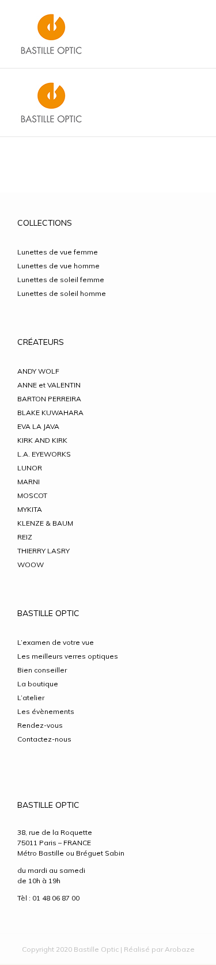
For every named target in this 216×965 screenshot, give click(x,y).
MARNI (28, 481)
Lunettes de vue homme (58, 265)
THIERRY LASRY (43, 550)
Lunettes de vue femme (57, 252)
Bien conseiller (42, 670)
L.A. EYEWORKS (44, 454)
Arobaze (180, 949)
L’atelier (30, 697)
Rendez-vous (40, 725)
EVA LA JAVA (38, 426)
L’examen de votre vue (55, 642)
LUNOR (29, 467)
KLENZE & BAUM (45, 523)
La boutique (37, 683)
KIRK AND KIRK (42, 440)
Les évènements (45, 711)
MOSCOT (32, 495)
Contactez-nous (44, 739)
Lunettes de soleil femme (60, 279)
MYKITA (29, 509)
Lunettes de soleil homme (61, 293)
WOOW (30, 564)
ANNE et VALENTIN (49, 385)
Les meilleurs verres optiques (67, 656)
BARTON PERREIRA (49, 398)
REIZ (24, 537)
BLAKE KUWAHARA (50, 412)
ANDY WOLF (38, 371)
